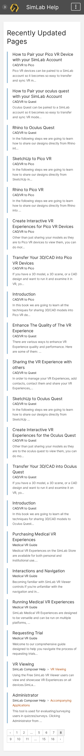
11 (27, 739)
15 (44, 739)
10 (18, 739)
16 (52, 739)
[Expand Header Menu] (76, 7)
